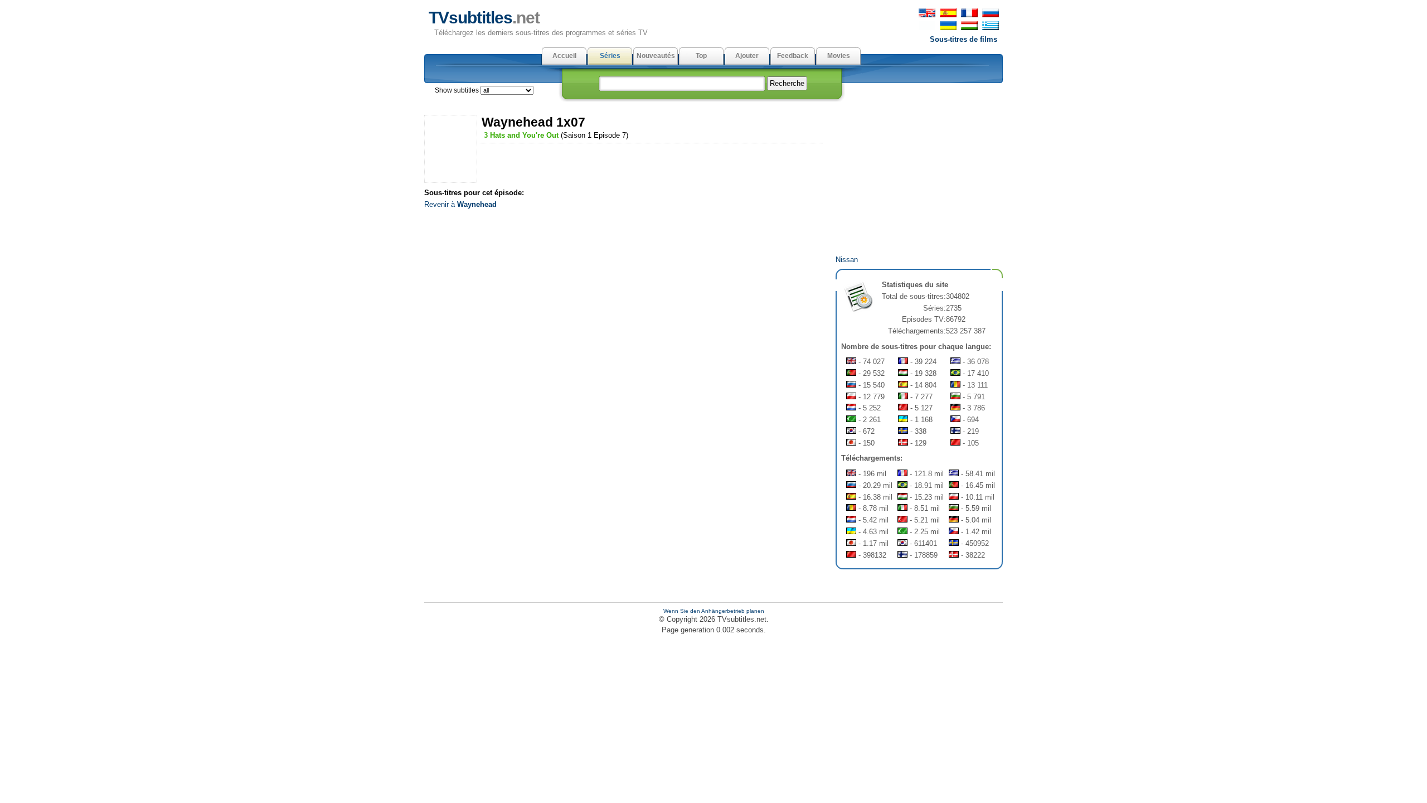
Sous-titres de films (963, 39)
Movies (838, 56)
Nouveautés (656, 56)
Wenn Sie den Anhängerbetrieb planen (713, 611)
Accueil (564, 56)
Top (701, 56)
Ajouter (747, 56)
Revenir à (460, 204)
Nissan (847, 259)
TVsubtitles (484, 17)
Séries (610, 56)
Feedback (792, 56)
